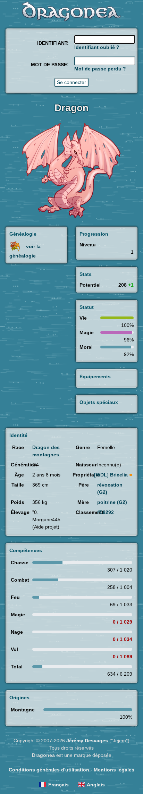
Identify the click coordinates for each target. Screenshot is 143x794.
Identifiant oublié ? (96, 47)
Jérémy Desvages (87, 740)
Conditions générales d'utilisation (49, 769)
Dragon (71, 107)
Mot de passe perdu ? (100, 68)
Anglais (96, 784)
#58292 (105, 512)
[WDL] (111, 475)
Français (58, 784)
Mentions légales (114, 769)
